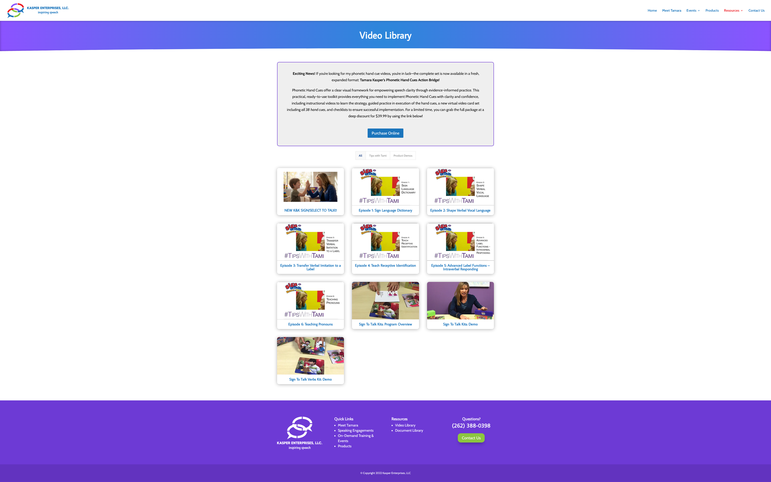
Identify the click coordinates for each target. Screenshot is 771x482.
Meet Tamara (671, 10)
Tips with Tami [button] (378, 155)
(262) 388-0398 (471, 425)
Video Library (405, 425)
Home (652, 10)
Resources (731, 10)
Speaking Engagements (356, 430)
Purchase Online (385, 133)
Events (691, 10)
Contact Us (757, 10)
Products (712, 10)
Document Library (409, 430)
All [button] (360, 155)
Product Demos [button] (403, 155)
